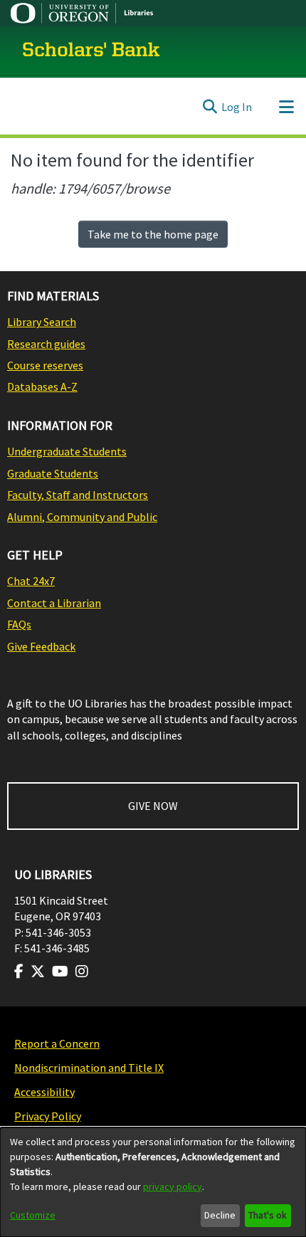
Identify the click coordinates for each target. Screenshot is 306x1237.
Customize (33, 1215)
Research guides (46, 344)
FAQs (19, 624)
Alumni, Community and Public (82, 517)
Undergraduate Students (67, 451)
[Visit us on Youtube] (60, 971)
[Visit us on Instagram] (81, 971)
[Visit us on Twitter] (38, 971)
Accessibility (44, 1092)
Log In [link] (236, 107)
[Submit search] (209, 106)
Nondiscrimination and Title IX (89, 1067)
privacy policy (172, 1186)
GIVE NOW (153, 806)
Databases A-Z (42, 386)
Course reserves (45, 365)
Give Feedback (41, 646)
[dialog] (153, 1182)
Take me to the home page (153, 234)
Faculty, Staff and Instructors (77, 495)
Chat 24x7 (31, 581)
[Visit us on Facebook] (18, 971)
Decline (220, 1215)
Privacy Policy (47, 1116)
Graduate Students (52, 473)
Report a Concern (57, 1043)
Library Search (41, 322)
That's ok (267, 1215)
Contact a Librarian (54, 603)
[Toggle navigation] (286, 107)
